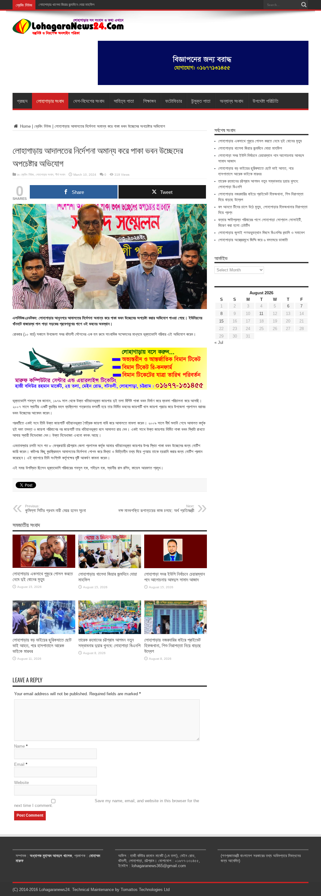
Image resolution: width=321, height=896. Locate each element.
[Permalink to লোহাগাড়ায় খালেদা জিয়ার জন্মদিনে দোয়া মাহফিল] (109, 566)
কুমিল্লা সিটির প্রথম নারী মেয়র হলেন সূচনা (55, 508)
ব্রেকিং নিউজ (42, 126)
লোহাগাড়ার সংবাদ (50, 100)
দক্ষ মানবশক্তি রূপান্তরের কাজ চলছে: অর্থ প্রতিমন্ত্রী (156, 508)
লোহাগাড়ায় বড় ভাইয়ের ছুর (54, 5)
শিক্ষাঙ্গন (149, 100)
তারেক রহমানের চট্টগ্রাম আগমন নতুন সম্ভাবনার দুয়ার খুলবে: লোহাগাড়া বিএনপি (109, 642)
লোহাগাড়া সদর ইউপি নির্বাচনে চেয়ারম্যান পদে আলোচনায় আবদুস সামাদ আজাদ (174, 576)
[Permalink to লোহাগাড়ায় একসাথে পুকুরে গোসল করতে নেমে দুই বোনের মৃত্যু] (44, 566)
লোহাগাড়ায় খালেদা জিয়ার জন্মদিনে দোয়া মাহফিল (250, 148)
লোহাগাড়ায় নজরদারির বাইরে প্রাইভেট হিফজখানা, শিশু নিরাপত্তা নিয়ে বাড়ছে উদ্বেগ (172, 645)
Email (19, 764)
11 (261, 313)
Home (25, 126)
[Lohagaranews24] (68, 30)
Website (21, 782)
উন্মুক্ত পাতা (200, 100)
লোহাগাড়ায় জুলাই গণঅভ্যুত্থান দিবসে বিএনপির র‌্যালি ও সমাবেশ (261, 232)
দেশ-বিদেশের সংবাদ (88, 100)
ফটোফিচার (173, 100)
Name (19, 746)
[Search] (303, 4)
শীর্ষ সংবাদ (60, 174)
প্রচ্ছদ (22, 100)
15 (221, 321)
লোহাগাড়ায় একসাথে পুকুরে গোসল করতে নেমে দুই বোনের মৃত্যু (43, 576)
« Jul (218, 342)
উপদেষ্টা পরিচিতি (265, 100)
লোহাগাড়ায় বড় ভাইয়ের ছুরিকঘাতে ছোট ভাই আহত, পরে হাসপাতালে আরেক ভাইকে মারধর (42, 645)
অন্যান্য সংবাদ (231, 100)
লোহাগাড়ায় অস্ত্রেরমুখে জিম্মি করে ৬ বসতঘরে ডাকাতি (253, 239)
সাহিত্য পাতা (124, 100)
